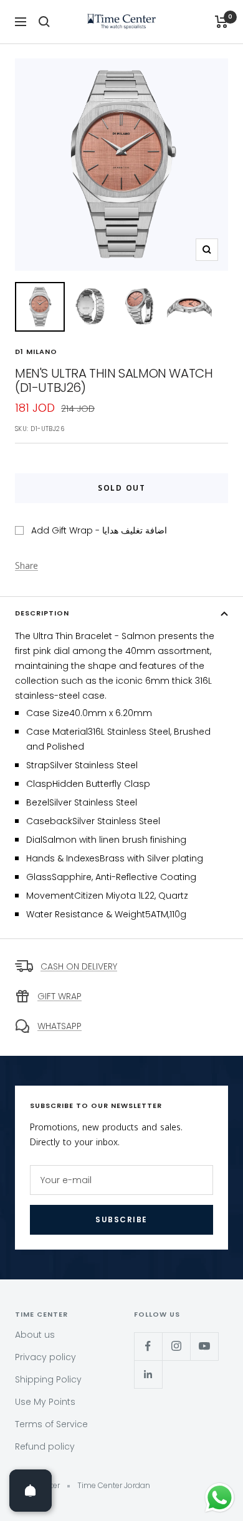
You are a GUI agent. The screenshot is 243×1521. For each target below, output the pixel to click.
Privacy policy (45, 1357)
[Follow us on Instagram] (176, 1346)
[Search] (44, 21)
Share (26, 566)
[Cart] (221, 22)
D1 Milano (36, 351)
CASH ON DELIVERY (78, 966)
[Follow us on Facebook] (148, 1346)
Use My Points (45, 1402)
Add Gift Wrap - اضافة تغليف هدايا (99, 530)
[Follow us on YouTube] (204, 1346)
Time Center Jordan (113, 1485)
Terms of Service (51, 1424)
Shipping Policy (48, 1379)
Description (42, 613)
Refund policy (45, 1446)
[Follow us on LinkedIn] (148, 1374)
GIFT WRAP (59, 996)
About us (35, 1334)
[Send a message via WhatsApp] (219, 1498)
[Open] (30, 1490)
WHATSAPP (59, 1026)
